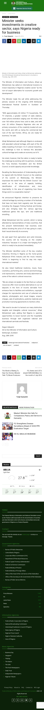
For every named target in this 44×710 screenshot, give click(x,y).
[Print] (34, 41)
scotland (16, 345)
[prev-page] (3, 444)
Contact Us (29, 687)
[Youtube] (26, 700)
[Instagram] (22, 700)
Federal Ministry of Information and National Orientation (19, 691)
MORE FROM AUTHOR (26, 407)
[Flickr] (30, 700)
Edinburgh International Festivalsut (19, 342)
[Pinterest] (14, 41)
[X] (9, 41)
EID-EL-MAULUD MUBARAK (25, 434)
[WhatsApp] (19, 41)
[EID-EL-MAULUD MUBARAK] (7, 436)
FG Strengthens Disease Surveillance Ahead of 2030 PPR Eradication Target (27, 426)
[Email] (29, 41)
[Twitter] (17, 700)
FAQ (22, 687)
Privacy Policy (8, 687)
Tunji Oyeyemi (8, 36)
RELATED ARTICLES (10, 407)
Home (4, 13)
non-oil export (7, 345)
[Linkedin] (24, 41)
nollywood (35, 342)
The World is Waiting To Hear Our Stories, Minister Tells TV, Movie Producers (11, 373)
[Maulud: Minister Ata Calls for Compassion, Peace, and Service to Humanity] (7, 415)
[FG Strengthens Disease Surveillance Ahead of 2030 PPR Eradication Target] (7, 426)
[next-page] (7, 444)
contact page (25, 534)
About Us (17, 687)
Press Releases (13, 17)
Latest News (11, 13)
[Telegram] (39, 41)
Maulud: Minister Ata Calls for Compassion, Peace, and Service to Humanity (28, 415)
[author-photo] (22, 394)
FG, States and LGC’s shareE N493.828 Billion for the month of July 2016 (32, 373)
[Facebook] (4, 41)
